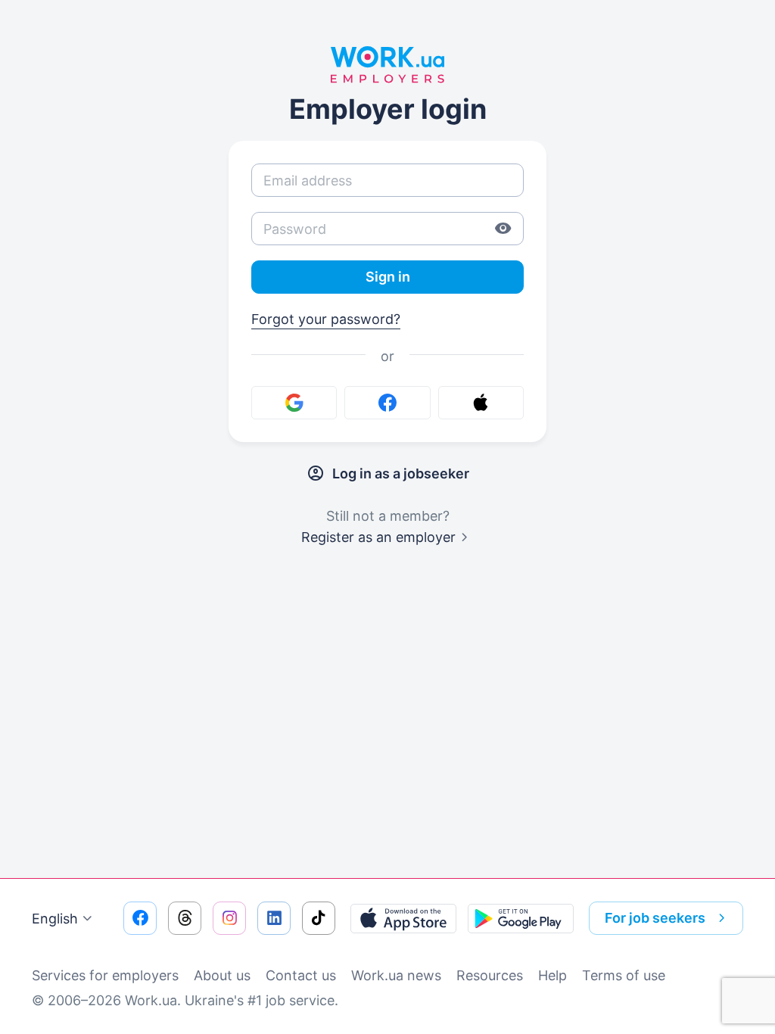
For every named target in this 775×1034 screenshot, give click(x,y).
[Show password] (503, 229)
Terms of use (623, 975)
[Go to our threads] (184, 918)
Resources (489, 975)
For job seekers (655, 918)
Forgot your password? (325, 319)
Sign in (388, 277)
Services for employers (105, 975)
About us (222, 975)
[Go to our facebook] (140, 918)
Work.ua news (396, 975)
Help (552, 975)
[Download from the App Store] (403, 918)
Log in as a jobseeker (400, 473)
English (55, 919)
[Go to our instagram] (229, 918)
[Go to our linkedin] (274, 918)
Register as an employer (378, 537)
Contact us (301, 975)
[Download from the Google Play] (521, 918)
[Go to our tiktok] (318, 918)
